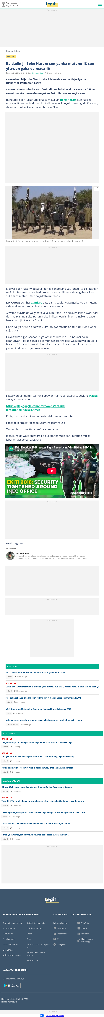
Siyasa (9, 713)
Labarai (17, 51)
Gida (8, 51)
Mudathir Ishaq (37, 73)
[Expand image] (96, 189)
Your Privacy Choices (55, 1015)
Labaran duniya (12, 725)
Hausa (93, 395)
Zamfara (37, 302)
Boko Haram (68, 100)
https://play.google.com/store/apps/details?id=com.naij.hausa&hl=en (35, 407)
